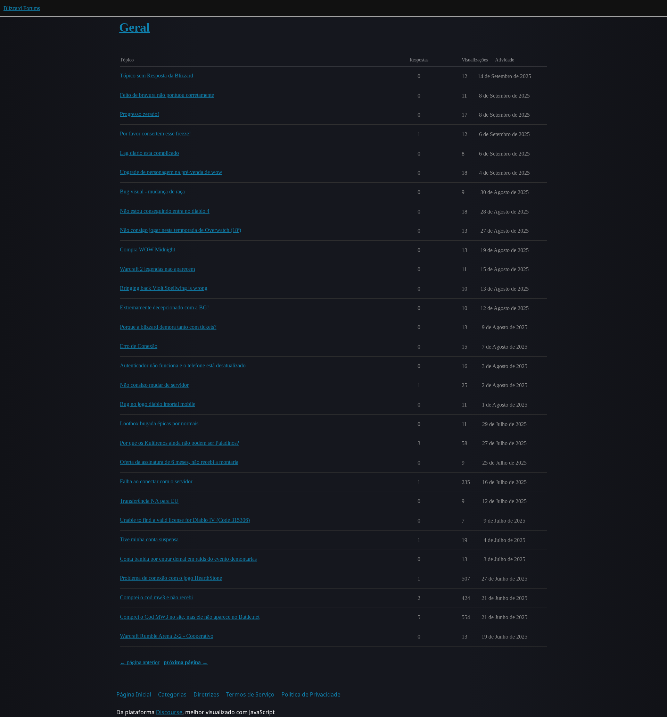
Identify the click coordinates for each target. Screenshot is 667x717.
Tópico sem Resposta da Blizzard (156, 75)
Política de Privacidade (310, 694)
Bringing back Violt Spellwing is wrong (163, 288)
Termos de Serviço (250, 694)
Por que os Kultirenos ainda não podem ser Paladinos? (179, 443)
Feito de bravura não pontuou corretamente (167, 95)
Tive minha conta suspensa (149, 539)
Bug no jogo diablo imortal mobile (157, 404)
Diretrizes (206, 694)
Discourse (169, 712)
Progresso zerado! (139, 114)
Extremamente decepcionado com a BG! (164, 307)
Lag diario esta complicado (149, 153)
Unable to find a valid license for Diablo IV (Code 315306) (185, 520)
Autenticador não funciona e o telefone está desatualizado (183, 365)
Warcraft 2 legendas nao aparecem (157, 269)
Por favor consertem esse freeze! (155, 133)
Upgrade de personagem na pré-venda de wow (171, 172)
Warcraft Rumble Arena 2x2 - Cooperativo (166, 636)
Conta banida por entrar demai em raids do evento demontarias (188, 559)
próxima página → (186, 662)
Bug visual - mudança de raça (152, 191)
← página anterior (139, 662)
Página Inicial (133, 694)
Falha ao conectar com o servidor (156, 481)
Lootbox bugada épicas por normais (159, 423)
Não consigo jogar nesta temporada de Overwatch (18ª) (180, 230)
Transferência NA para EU (149, 501)
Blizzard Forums (21, 8)
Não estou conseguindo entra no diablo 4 (164, 211)
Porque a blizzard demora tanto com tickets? (168, 327)
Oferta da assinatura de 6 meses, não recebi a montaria (179, 462)
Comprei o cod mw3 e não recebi (156, 597)
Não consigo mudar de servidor (154, 385)
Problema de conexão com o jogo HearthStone (171, 578)
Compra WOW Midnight (147, 249)
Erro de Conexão (138, 346)
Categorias (172, 694)
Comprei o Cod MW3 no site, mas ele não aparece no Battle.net (190, 617)
